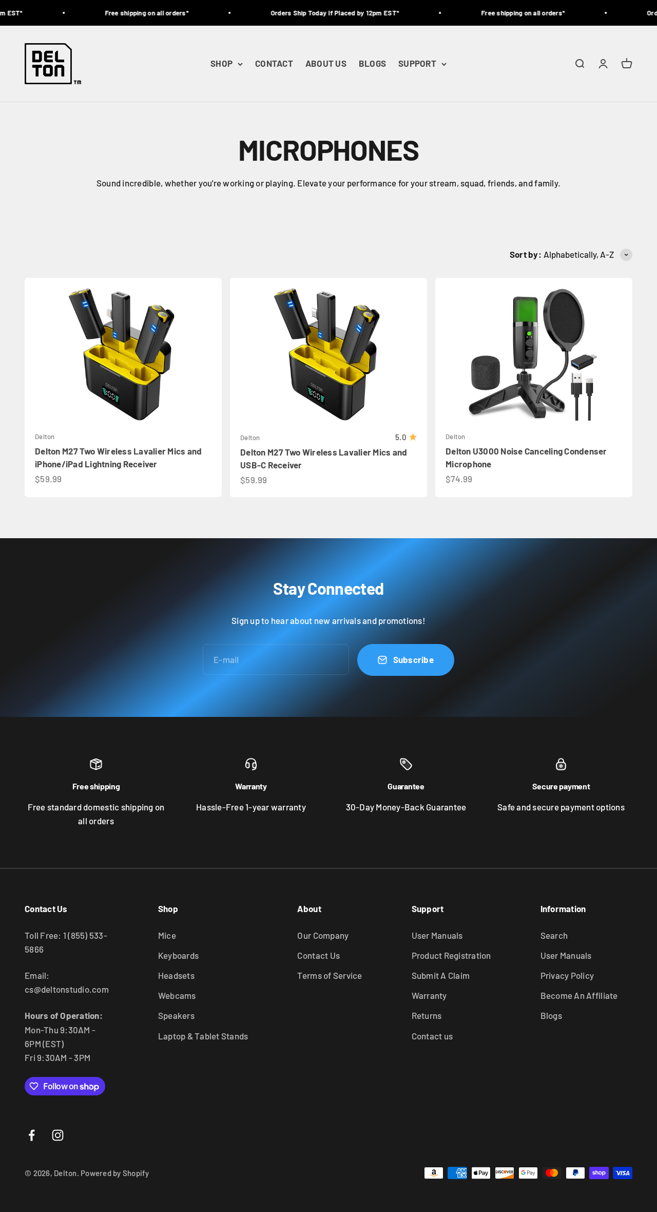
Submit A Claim (441, 975)
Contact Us (318, 955)
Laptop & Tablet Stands (203, 1036)
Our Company (323, 935)
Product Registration (451, 955)
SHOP (221, 64)
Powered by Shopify (115, 1173)
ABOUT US (325, 64)
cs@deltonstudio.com (67, 989)
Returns (427, 1015)
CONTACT (274, 64)
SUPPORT (417, 64)
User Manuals (437, 935)
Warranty (429, 995)
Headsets (176, 975)
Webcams (177, 995)
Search (554, 935)
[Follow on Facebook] (31, 1135)
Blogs (551, 1015)
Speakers (176, 1015)
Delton (45, 436)
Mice (167, 935)
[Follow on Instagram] (58, 1135)
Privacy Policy (567, 975)
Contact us (432, 1036)
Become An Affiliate (579, 995)
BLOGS (372, 64)
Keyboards (178, 955)
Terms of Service (329, 975)
